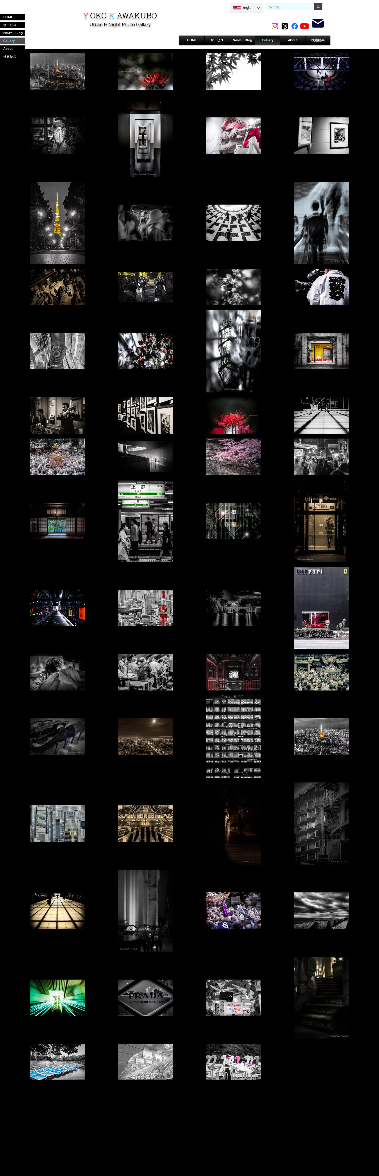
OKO (98, 15)
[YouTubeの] (304, 26)
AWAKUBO (137, 15)
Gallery (9, 41)
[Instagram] (275, 26)
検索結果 (9, 57)
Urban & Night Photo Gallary (120, 25)
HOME (8, 17)
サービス (9, 25)
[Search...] (318, 6)
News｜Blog (13, 33)
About (8, 49)
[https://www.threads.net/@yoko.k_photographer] (285, 26)
